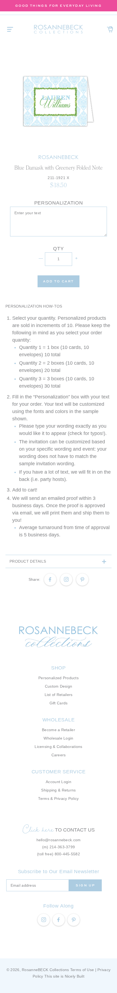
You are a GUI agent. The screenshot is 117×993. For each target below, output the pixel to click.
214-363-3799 (62, 847)
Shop (58, 667)
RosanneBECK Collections (45, 970)
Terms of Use (82, 970)
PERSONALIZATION (58, 203)
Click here (38, 829)
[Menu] (10, 29)
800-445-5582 (67, 854)
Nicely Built (74, 976)
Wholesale (58, 719)
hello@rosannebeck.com (58, 840)
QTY (58, 248)
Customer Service (59, 771)
